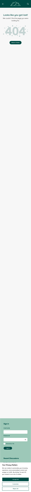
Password (7, 436)
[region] (15, 477)
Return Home (15, 42)
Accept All (16, 479)
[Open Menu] (3, 4)
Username (7, 428)
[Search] (28, 4)
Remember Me (10, 443)
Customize (16, 484)
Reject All (15, 488)
